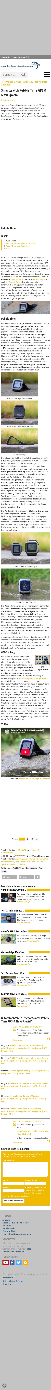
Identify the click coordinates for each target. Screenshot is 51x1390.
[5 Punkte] (24, 856)
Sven (15, 1027)
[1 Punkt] (16, 856)
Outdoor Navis (7, 861)
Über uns (6, 1284)
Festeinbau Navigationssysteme (17, 1234)
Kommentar (8, 1160)
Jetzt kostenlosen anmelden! (16, 1250)
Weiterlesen (22, 902)
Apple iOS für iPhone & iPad (35, 859)
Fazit (8, 248)
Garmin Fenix (18, 279)
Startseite (6, 57)
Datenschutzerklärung (13, 1281)
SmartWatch (31, 868)
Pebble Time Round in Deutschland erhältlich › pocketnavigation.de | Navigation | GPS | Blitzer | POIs (24, 1111)
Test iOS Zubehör (18, 864)
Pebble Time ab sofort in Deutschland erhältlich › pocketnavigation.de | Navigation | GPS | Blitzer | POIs (24, 1048)
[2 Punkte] (18, 856)
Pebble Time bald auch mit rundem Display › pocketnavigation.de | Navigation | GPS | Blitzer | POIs (25, 1061)
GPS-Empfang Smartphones (34, 678)
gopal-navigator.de (20, 57)
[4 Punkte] (22, 856)
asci (14, 1121)
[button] (9, 877)
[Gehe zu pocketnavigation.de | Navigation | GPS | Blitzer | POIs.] (2, 82)
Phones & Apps (13, 81)
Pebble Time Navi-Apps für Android (21, 243)
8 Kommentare (8, 100)
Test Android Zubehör (25, 861)
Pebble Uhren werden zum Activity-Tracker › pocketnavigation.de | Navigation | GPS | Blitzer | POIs (25, 1086)
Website (5, 1187)
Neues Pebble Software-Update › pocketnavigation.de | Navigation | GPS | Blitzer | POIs (23, 1099)
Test (40, 868)
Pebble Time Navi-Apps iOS (17, 246)
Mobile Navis (8, 1228)
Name (5, 1180)
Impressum (7, 1277)
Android (27, 81)
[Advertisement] (25, 27)
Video (4, 871)
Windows (6, 1225)
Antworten (18, 1040)
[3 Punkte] (20, 856)
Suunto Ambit (15, 282)
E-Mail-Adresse (30, 1180)
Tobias (33, 850)
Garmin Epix (37, 279)
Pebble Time (18, 868)
